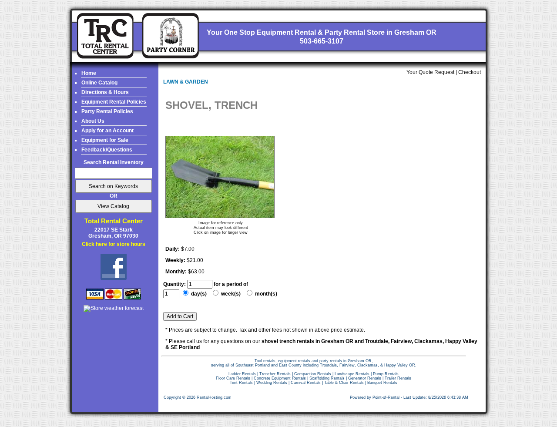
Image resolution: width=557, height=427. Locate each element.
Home (88, 73)
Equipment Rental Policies (113, 102)
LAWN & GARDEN (185, 82)
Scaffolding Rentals (327, 378)
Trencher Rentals (275, 374)
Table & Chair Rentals (344, 382)
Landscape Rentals (352, 374)
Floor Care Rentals (233, 378)
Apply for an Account (107, 131)
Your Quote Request (430, 72)
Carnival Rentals (306, 382)
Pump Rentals (386, 374)
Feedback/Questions (106, 150)
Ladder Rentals (242, 374)
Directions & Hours (105, 92)
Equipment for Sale (104, 140)
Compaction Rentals (312, 374)
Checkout (469, 72)
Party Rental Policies (107, 111)
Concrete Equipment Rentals (280, 378)
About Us (92, 121)
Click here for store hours (113, 244)
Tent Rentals (241, 382)
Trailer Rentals (398, 378)
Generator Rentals (364, 378)
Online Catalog (99, 83)
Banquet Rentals (382, 382)
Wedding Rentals (271, 382)
